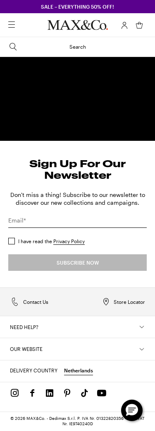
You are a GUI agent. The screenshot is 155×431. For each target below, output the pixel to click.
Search (77, 47)
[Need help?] (141, 327)
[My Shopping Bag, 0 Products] (139, 25)
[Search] (23, 25)
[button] (124, 25)
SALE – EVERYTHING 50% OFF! (77, 6)
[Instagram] (15, 393)
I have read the (51, 241)
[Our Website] (141, 349)
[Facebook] (32, 393)
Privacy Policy (69, 241)
